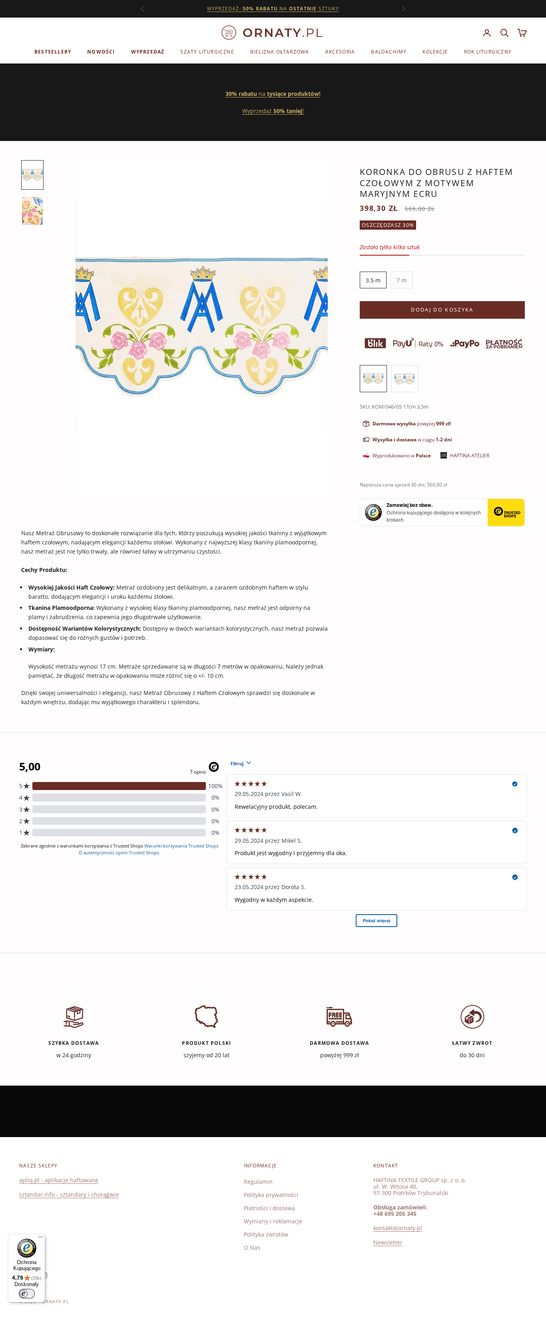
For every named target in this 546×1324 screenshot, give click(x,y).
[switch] (27, 1293)
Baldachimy (389, 51)
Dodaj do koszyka (442, 309)
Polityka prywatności (271, 1195)
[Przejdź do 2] (32, 211)
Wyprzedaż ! (273, 111)
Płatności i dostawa (269, 1208)
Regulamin (258, 1181)
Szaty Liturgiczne (207, 51)
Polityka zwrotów (266, 1234)
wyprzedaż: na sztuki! (273, 8)
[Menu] (40, 1239)
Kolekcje (435, 51)
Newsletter (388, 1242)
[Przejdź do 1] (32, 175)
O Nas (252, 1247)
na (273, 93)
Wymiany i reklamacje (273, 1221)
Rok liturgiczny (488, 51)
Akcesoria (340, 51)
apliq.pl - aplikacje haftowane (58, 1180)
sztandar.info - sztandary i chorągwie (69, 1194)
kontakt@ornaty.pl (397, 1228)
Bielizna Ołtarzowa (279, 51)
